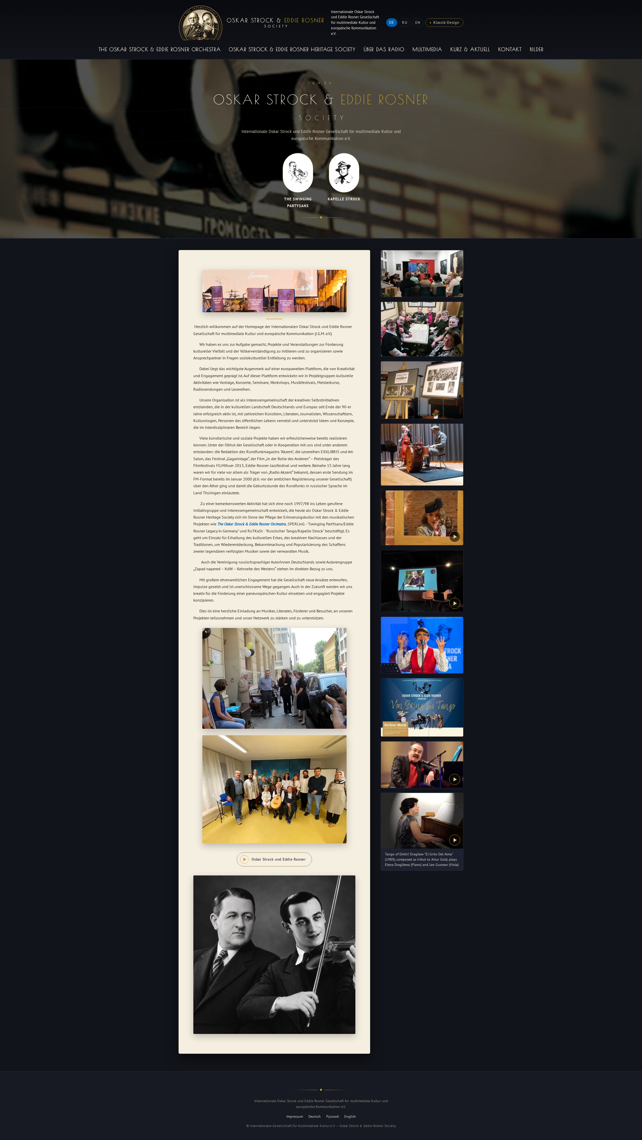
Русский (332, 1116)
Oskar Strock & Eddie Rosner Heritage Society (292, 49)
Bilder (537, 49)
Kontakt (510, 49)
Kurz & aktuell (470, 49)
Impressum (294, 1116)
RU (404, 22)
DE (391, 22)
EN (417, 22)
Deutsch (314, 1116)
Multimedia (427, 49)
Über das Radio (384, 49)
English (350, 1116)
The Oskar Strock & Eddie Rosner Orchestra (160, 49)
